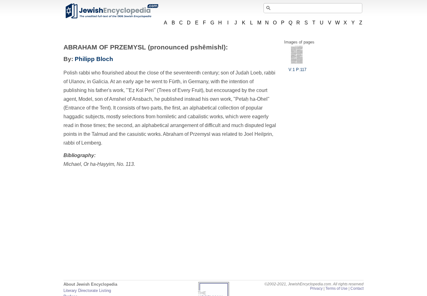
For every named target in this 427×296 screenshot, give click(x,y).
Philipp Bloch (94, 59)
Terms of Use (336, 288)
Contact (357, 288)
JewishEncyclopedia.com (111, 11)
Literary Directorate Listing (87, 290)
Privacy (316, 288)
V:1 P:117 (297, 69)
